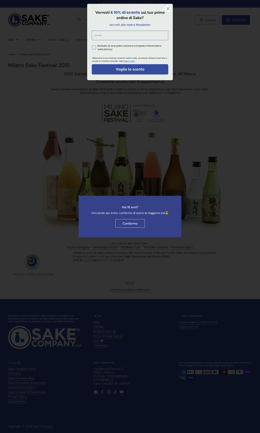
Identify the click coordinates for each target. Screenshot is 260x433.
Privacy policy (129, 61)
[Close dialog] (168, 8)
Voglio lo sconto (130, 69)
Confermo (130, 223)
